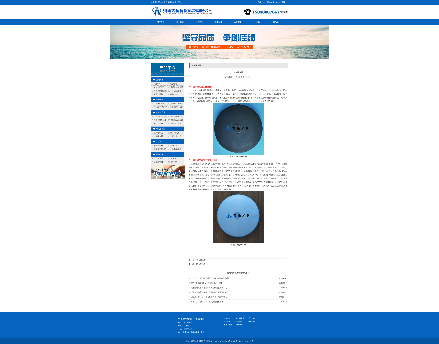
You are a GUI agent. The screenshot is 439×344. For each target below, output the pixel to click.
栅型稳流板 (158, 123)
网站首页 (160, 22)
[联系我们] (168, 178)
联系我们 (276, 22)
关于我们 (180, 22)
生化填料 (159, 142)
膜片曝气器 (158, 133)
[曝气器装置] (201, 260)
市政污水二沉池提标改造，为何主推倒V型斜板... (210, 278)
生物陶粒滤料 (159, 104)
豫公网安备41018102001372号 (242, 341)
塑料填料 (239, 325)
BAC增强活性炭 (160, 107)
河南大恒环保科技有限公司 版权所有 (199, 341)
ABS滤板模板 (175, 91)
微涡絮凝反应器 (160, 120)
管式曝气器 (174, 133)
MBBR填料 (174, 146)
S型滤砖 (173, 84)
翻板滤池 (174, 94)
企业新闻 (218, 22)
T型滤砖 (157, 84)
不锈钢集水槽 (175, 123)
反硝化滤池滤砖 (176, 87)
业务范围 (199, 22)
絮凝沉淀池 (160, 112)
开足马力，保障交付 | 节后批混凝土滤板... (208, 302)
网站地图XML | (274, 2)
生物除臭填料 (175, 149)
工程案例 (238, 22)
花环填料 (174, 162)
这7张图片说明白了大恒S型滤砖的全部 (206, 283)
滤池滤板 (159, 80)
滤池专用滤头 (159, 87)
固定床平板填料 (160, 149)
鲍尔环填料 (174, 158)
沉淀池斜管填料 (160, 116)
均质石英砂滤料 (176, 107)
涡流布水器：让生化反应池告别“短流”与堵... (209, 297)
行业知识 (257, 22)
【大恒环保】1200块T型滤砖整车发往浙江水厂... (210, 292)
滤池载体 (159, 100)
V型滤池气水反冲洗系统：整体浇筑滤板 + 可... (210, 288)
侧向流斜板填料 (176, 116)
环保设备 (159, 154)
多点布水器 (158, 158)
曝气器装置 (160, 129)
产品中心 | (262, 2)
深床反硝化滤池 (160, 91)
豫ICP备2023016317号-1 (223, 341)
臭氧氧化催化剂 (176, 104)
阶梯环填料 (158, 162)
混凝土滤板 (158, 94)
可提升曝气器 (175, 136)
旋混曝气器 (158, 136)
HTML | (284, 2)
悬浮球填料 (158, 146)
